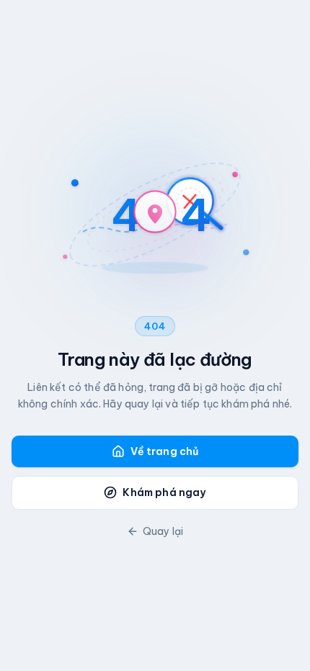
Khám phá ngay (164, 492)
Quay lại (163, 531)
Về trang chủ (164, 451)
